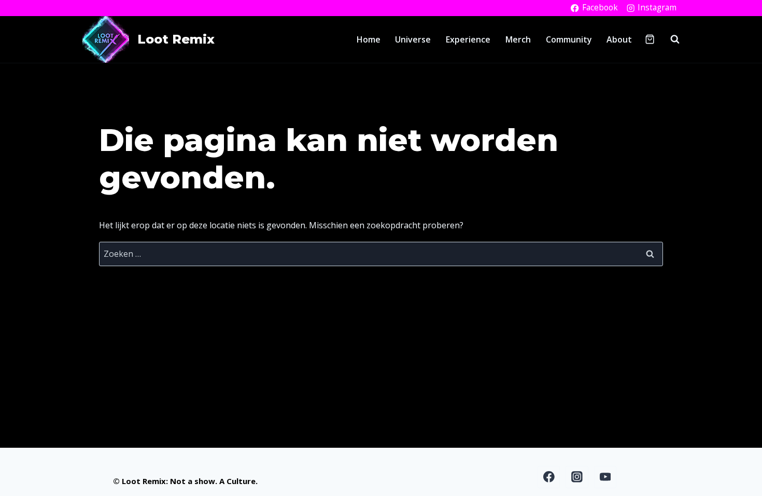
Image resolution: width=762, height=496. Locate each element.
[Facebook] (549, 477)
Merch (518, 39)
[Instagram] (577, 477)
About (619, 39)
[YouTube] (605, 477)
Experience (468, 39)
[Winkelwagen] (650, 39)
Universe (413, 39)
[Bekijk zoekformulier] (670, 39)
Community (569, 39)
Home (368, 39)
